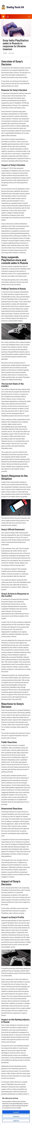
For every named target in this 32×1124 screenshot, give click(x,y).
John (5, 53)
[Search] (29, 16)
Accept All (16, 1112)
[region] (16, 1109)
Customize (16, 1116)
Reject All (16, 1120)
